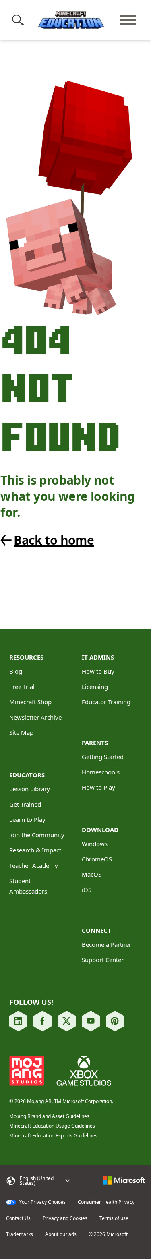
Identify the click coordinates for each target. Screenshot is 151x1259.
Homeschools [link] (101, 772)
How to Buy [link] (98, 671)
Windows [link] (95, 844)
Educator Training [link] (106, 702)
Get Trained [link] (25, 804)
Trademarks (19, 1234)
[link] (68, 540)
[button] (19, 20)
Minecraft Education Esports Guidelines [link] (53, 1135)
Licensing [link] (95, 686)
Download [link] (100, 830)
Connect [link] (96, 930)
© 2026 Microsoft (108, 1234)
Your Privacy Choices (42, 1202)
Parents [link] (95, 742)
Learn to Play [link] (27, 819)
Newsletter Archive (35, 717)
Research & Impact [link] (35, 850)
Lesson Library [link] (29, 789)
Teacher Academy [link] (33, 865)
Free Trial (22, 686)
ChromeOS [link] (97, 859)
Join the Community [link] (36, 835)
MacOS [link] (91, 874)
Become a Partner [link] (106, 944)
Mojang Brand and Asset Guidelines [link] (49, 1116)
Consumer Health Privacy (106, 1202)
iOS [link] (86, 890)
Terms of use (113, 1218)
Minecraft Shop (30, 702)
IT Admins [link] (98, 657)
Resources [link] (26, 657)
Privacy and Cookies (65, 1218)
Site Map (21, 732)
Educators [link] (27, 775)
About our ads (61, 1234)
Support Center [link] (103, 960)
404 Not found (60, 387)
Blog (15, 671)
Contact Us (18, 1218)
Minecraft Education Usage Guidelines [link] (52, 1125)
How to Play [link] (98, 787)
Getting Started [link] (103, 757)
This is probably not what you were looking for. (67, 496)
